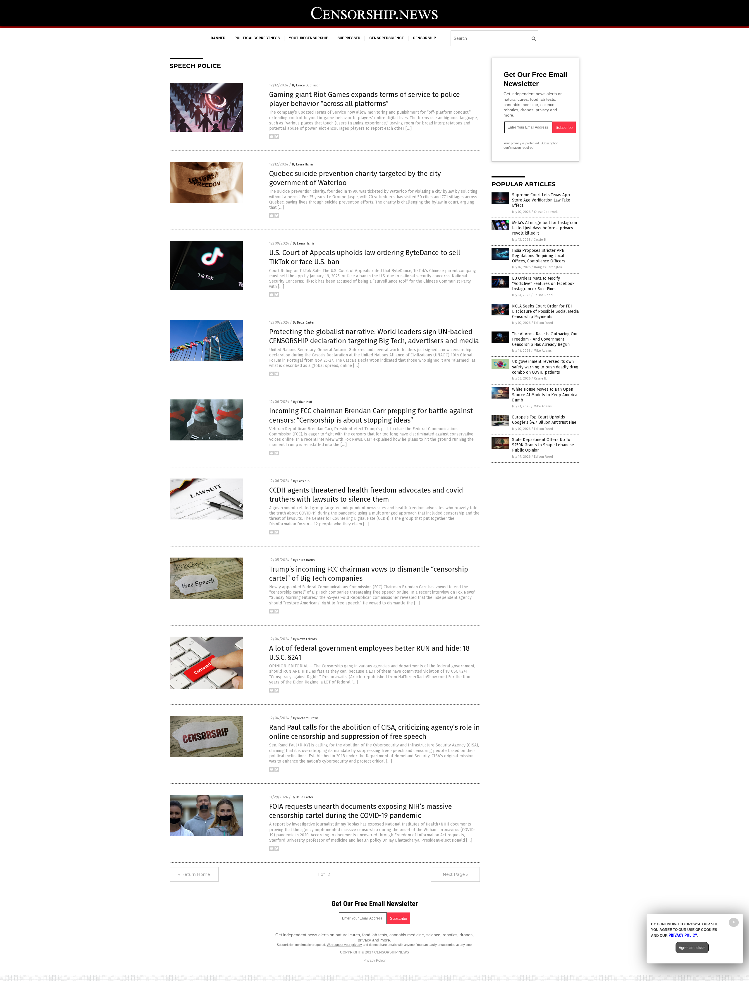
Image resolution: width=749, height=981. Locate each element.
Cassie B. (540, 240)
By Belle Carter (304, 322)
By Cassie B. (301, 481)
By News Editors (305, 639)
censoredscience (386, 38)
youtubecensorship (308, 38)
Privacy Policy (374, 960)
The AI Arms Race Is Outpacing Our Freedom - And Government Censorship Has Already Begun (545, 339)
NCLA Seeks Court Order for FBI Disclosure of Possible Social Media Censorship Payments (545, 311)
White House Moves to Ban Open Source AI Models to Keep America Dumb (544, 394)
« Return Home (194, 874)
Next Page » (455, 874)
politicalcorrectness (257, 38)
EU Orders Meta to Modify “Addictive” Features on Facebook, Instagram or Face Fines (544, 283)
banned (218, 38)
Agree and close (692, 947)
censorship (424, 38)
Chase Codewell (546, 212)
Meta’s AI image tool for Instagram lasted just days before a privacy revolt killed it (544, 228)
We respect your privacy (344, 944)
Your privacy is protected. (522, 143)
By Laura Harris (302, 164)
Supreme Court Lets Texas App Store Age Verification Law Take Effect (541, 200)
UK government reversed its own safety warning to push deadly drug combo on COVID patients (545, 367)
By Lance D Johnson (306, 85)
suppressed (348, 38)
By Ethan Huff (302, 402)
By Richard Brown (306, 718)
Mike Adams (543, 351)
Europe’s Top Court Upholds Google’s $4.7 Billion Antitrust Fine (544, 420)
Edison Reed (543, 295)
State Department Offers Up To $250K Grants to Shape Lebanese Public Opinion (543, 445)
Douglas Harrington (548, 267)
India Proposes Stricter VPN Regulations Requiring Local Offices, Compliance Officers (538, 256)
